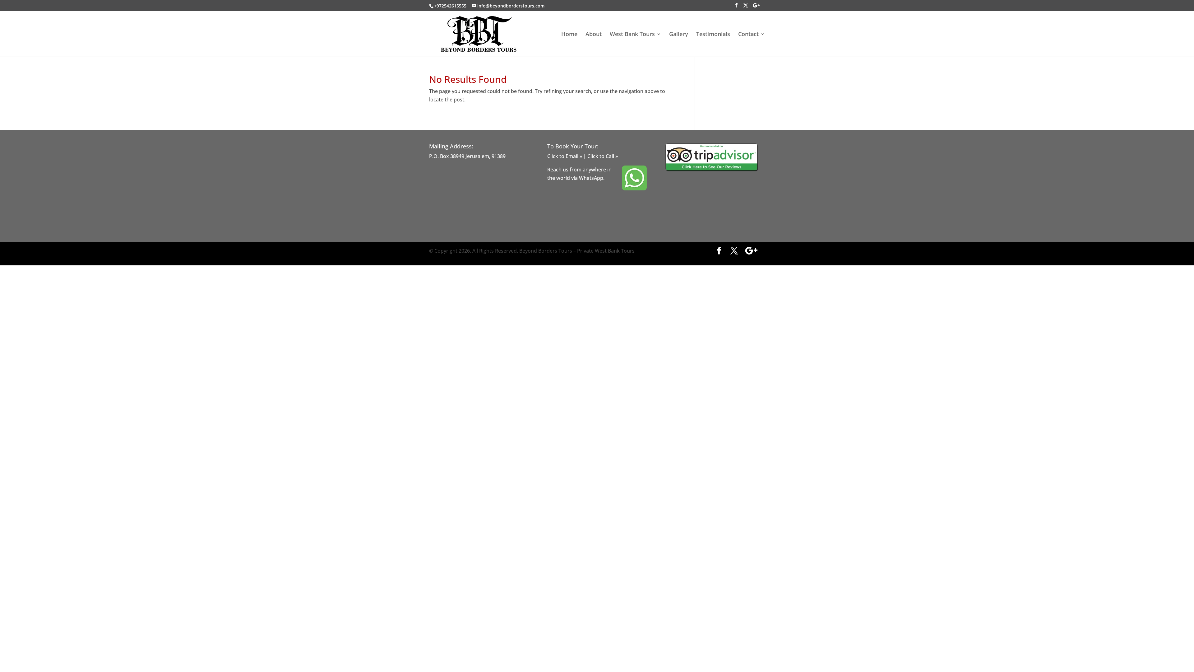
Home (569, 35)
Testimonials (713, 35)
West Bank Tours (632, 35)
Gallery (678, 35)
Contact (748, 35)
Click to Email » (564, 156)
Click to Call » (602, 156)
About (593, 35)
